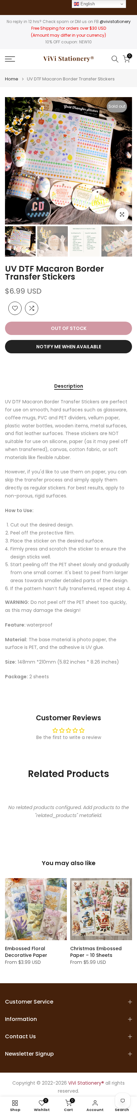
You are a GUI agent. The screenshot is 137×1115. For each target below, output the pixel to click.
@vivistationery (115, 21)
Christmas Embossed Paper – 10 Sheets (96, 952)
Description (68, 386)
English (87, 3)
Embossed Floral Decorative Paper (26, 952)
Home (11, 79)
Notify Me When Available (68, 346)
